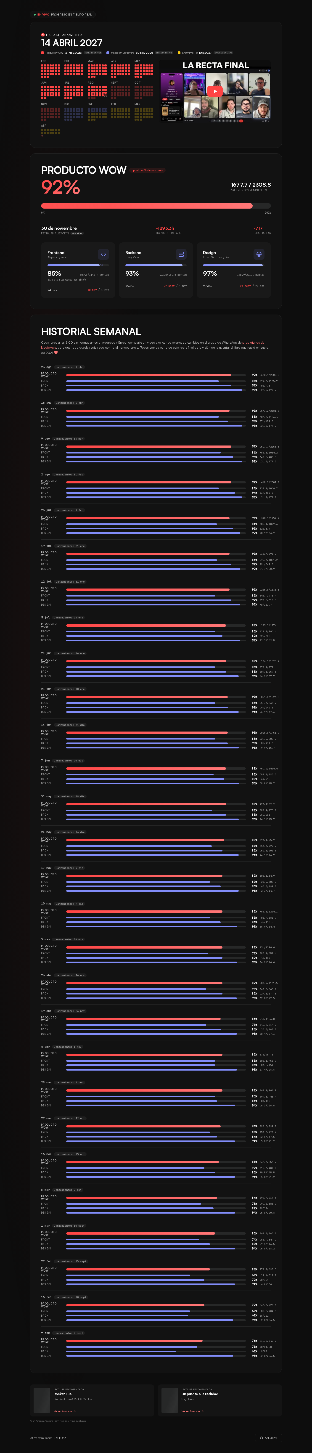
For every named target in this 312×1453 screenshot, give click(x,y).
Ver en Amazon (63, 1411)
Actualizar (271, 1438)
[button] (215, 91)
